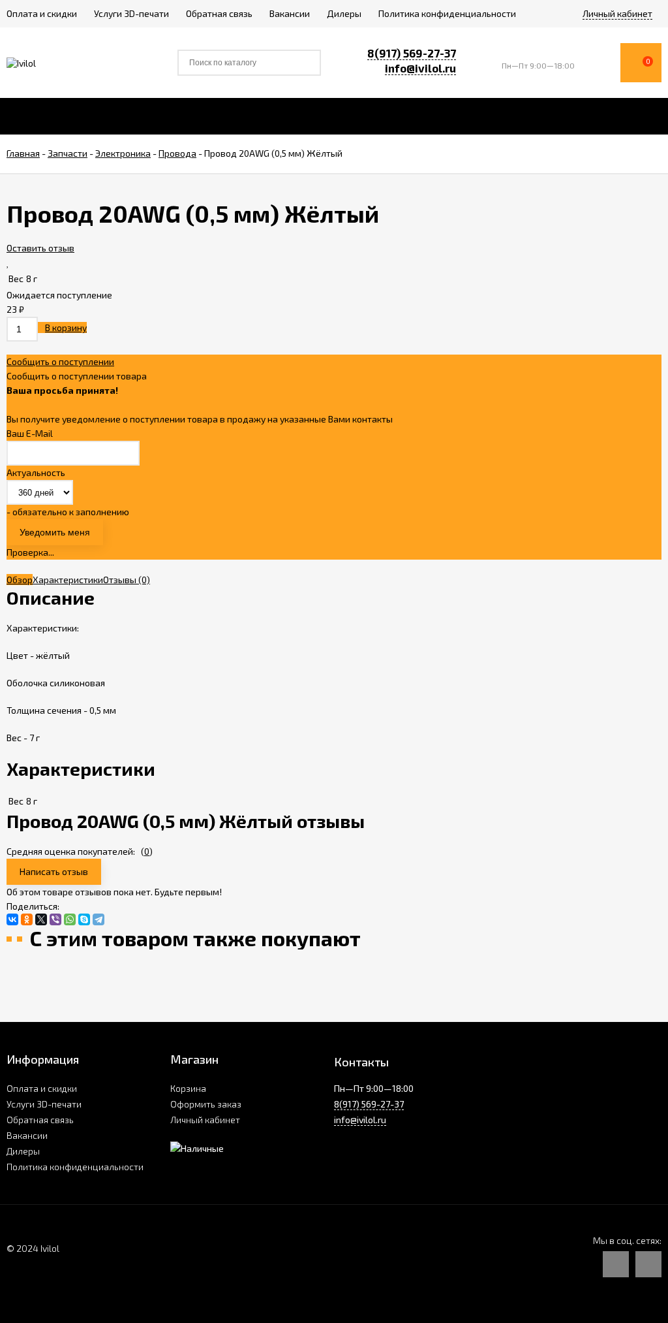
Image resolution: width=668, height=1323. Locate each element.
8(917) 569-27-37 (411, 52)
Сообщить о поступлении (60, 361)
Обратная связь (40, 1119)
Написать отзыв (54, 871)
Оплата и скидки (42, 1088)
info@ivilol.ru (420, 67)
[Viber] (55, 919)
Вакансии (27, 1135)
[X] (41, 919)
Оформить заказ (205, 1103)
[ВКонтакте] (12, 919)
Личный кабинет (205, 1119)
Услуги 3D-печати (44, 1103)
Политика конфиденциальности (75, 1166)
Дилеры (23, 1150)
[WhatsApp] (70, 919)
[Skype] (84, 919)
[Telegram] (98, 919)
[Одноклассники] (27, 919)
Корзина (188, 1088)
